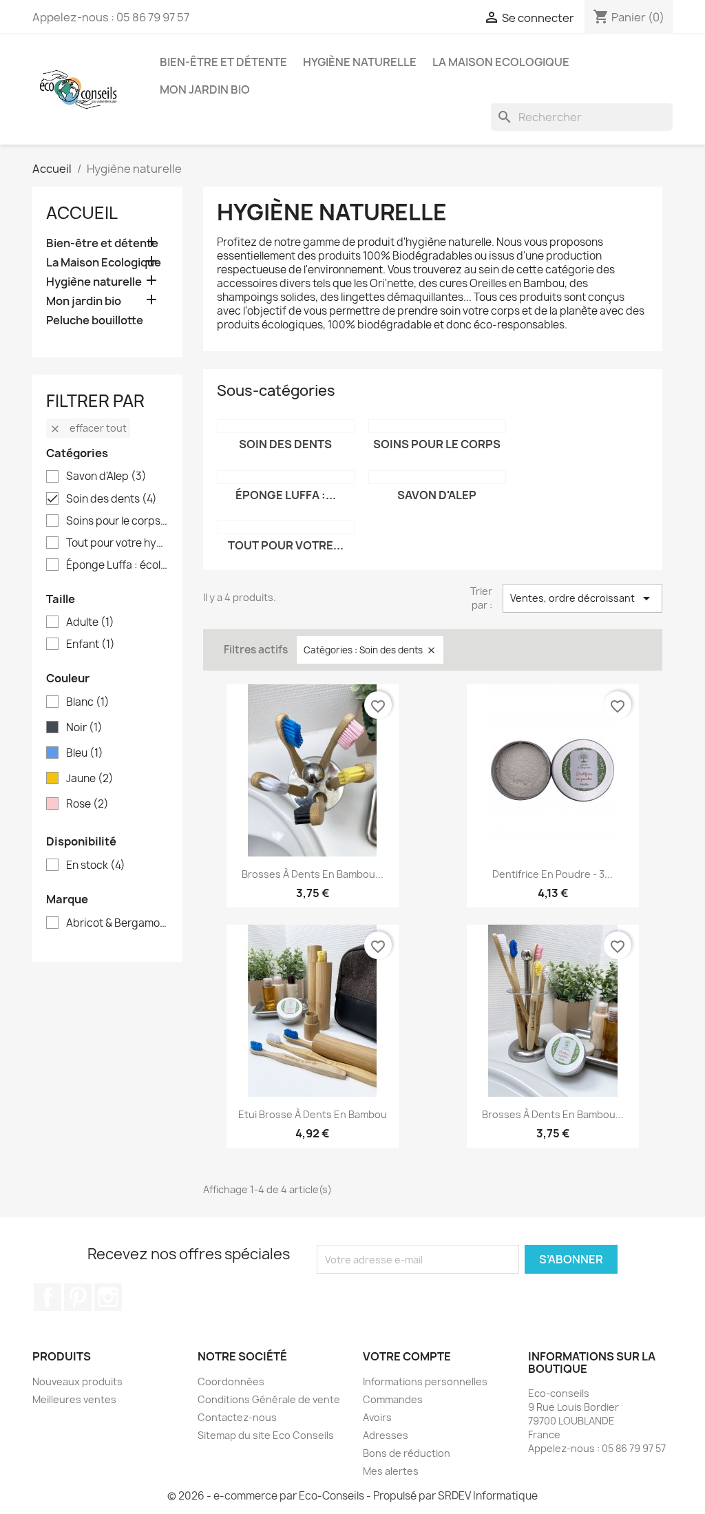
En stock (95, 865)
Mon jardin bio (205, 89)
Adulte (90, 622)
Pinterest (78, 1297)
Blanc (87, 702)
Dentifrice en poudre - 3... (552, 874)
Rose (87, 804)
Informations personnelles (425, 1381)
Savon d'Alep (106, 476)
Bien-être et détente (223, 62)
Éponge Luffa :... (285, 495)
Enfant (90, 644)
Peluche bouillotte (94, 320)
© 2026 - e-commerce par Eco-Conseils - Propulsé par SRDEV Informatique (352, 1496)
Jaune (90, 779)
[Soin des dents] (286, 426)
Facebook (47, 1297)
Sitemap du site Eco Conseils (266, 1435)
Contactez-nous (237, 1417)
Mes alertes (391, 1471)
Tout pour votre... (286, 545)
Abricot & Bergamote (117, 923)
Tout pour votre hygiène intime (117, 543)
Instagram (108, 1297)
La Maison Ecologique (500, 62)
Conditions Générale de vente (269, 1399)
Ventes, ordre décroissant (582, 598)
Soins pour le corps (117, 521)
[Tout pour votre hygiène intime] (286, 527)
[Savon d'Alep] (437, 477)
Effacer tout (88, 427)
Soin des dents (111, 499)
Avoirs (377, 1417)
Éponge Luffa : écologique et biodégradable (117, 565)
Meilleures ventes (74, 1399)
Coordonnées (231, 1381)
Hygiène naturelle (360, 62)
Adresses (385, 1435)
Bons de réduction (406, 1453)
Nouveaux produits (77, 1381)
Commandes (393, 1399)
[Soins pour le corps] (437, 426)
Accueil (82, 212)
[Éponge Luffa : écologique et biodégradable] (286, 477)
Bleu (84, 753)
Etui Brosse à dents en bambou (312, 1114)
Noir (84, 728)
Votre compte (407, 1356)
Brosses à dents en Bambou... (312, 874)
